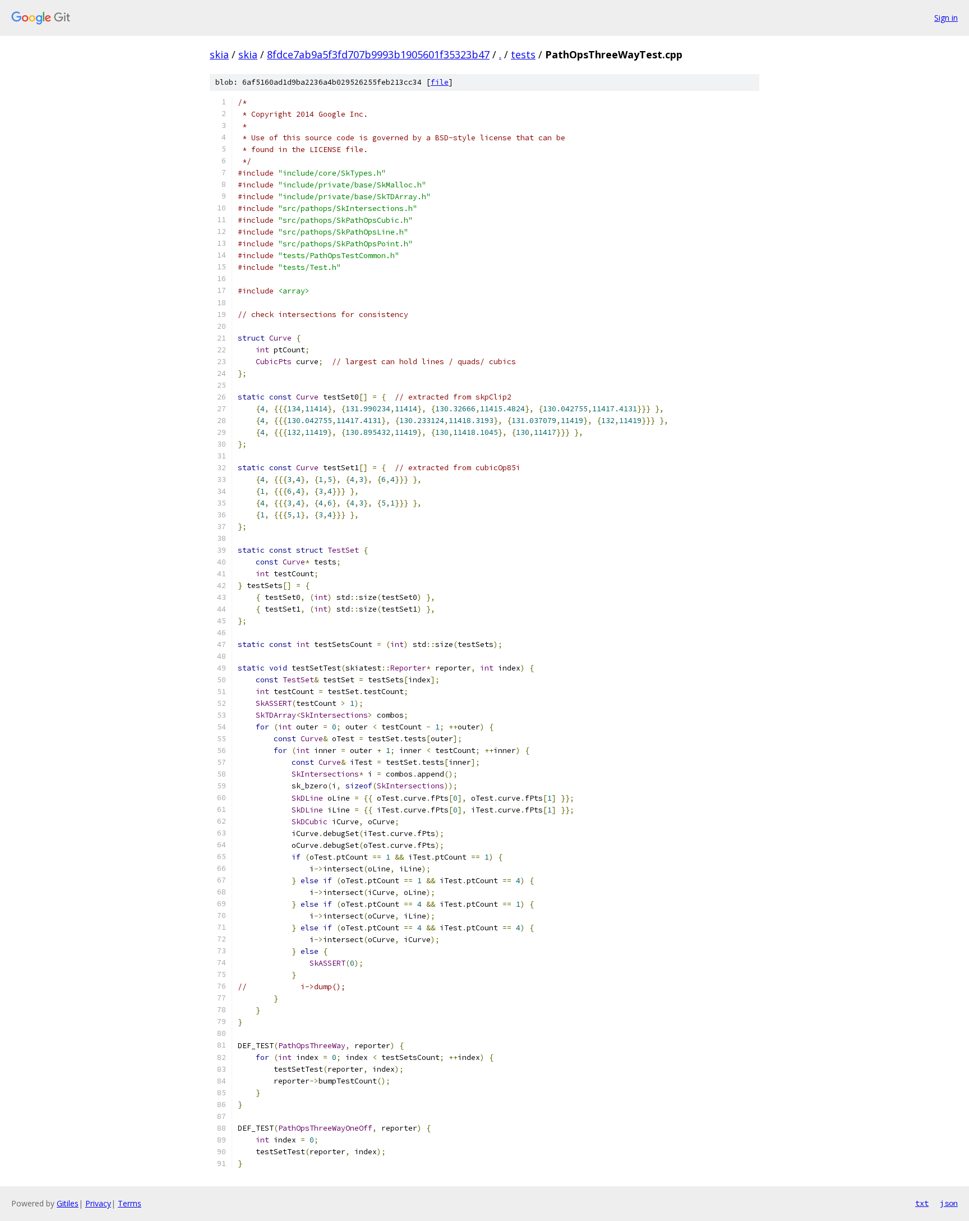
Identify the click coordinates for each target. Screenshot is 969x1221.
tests (523, 54)
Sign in (946, 17)
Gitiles (68, 1203)
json (949, 1203)
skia (219, 54)
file (440, 82)
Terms (129, 1203)
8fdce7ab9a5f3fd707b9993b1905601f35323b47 (378, 54)
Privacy (98, 1203)
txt (922, 1203)
